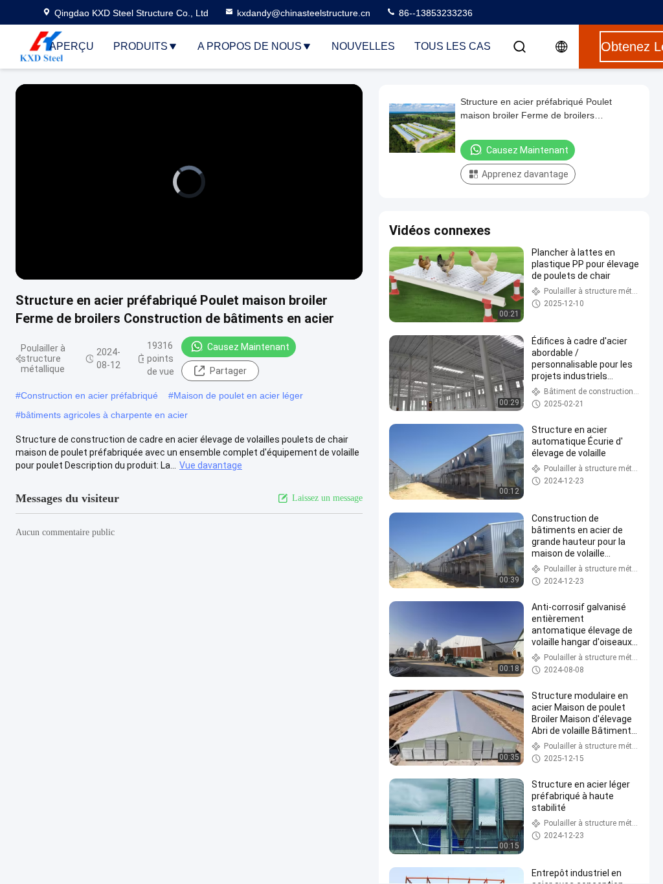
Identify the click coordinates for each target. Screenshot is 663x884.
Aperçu (71, 46)
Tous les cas (452, 46)
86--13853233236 (434, 13)
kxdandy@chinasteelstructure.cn (303, 13)
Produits (140, 46)
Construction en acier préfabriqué (89, 395)
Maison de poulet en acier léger (238, 395)
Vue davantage (210, 465)
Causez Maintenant (248, 347)
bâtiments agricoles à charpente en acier (104, 415)
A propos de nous (249, 46)
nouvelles (363, 46)
